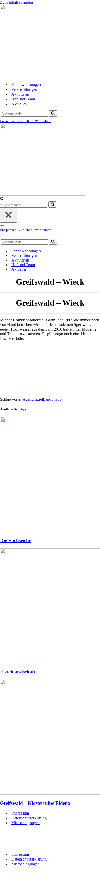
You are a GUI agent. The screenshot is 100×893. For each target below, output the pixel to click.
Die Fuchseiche (15, 540)
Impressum (20, 813)
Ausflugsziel (33, 399)
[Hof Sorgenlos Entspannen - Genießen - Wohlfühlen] (42, 75)
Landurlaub (52, 399)
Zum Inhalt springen (16, 2)
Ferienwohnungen (26, 84)
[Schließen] (8, 215)
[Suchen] (53, 113)
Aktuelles (19, 104)
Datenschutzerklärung (29, 818)
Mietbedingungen (25, 823)
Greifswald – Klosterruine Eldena (35, 803)
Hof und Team (23, 99)
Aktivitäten (20, 94)
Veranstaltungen (24, 89)
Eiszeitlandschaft (17, 671)
